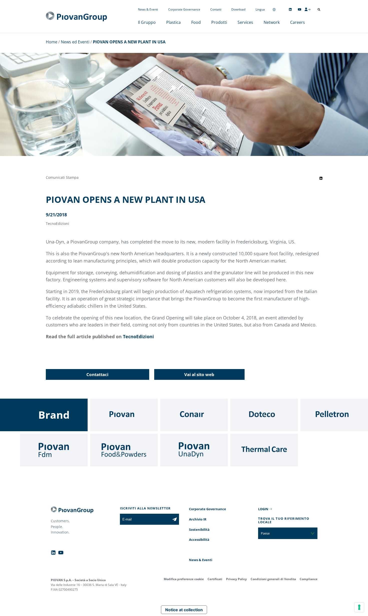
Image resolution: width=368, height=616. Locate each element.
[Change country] (274, 9)
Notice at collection (184, 609)
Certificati (215, 579)
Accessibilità (199, 539)
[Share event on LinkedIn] (320, 178)
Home (51, 42)
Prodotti (219, 22)
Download (238, 9)
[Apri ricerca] (318, 9)
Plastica (173, 22)
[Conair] (194, 415)
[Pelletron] (334, 415)
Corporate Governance (184, 9)
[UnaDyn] (194, 450)
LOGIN (263, 509)
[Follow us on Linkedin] (290, 9)
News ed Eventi (75, 42)
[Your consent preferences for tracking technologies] (359, 607)
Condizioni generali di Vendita (273, 579)
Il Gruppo (147, 22)
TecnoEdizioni (138, 336)
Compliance (308, 579)
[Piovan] (124, 415)
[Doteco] (264, 415)
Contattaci (97, 374)
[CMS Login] (307, 9)
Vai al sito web (199, 374)
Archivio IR (198, 519)
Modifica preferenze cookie (184, 579)
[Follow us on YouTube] (299, 9)
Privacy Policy (236, 579)
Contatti (215, 9)
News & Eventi (148, 9)
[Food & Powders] (124, 450)
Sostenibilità (199, 529)
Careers (297, 22)
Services (245, 22)
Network (272, 22)
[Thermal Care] (264, 450)
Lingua (260, 9)
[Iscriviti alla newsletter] (174, 519)
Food (196, 22)
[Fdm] (54, 450)
